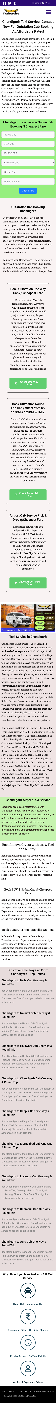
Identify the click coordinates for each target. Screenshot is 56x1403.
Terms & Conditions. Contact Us (43, 1391)
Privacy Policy (28, 1391)
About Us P (13, 1391)
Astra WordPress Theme (44, 1396)
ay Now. (21, 1391)
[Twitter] (9, 3)
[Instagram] (14, 3)
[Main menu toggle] (48, 12)
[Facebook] (4, 3)
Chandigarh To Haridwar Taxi (35, 770)
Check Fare (28, 190)
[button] (41, 3)
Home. (5, 1391)
